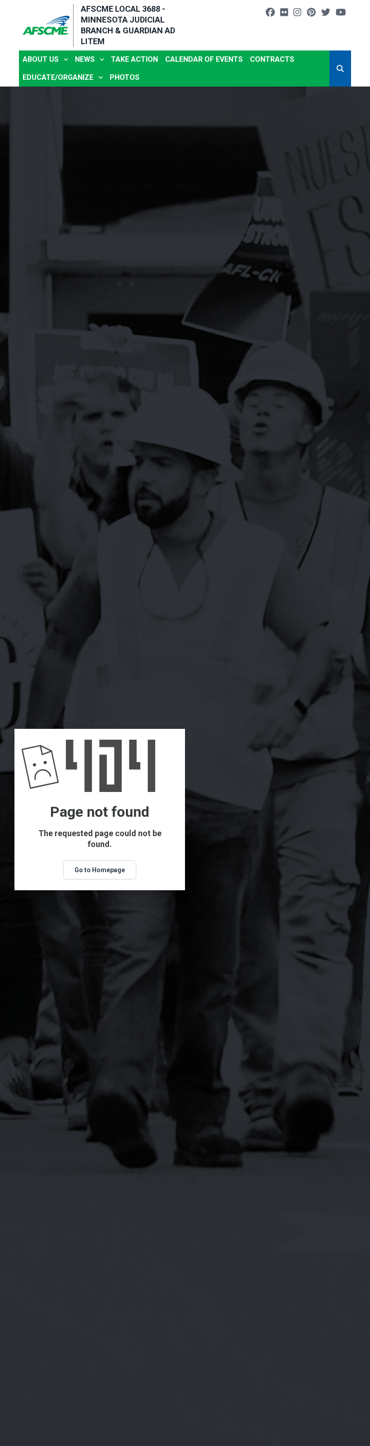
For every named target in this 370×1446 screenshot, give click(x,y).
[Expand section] (65, 59)
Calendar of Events (204, 59)
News (85, 59)
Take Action (134, 59)
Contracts (272, 59)
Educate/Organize (58, 77)
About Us (41, 59)
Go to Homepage (99, 870)
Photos (124, 77)
